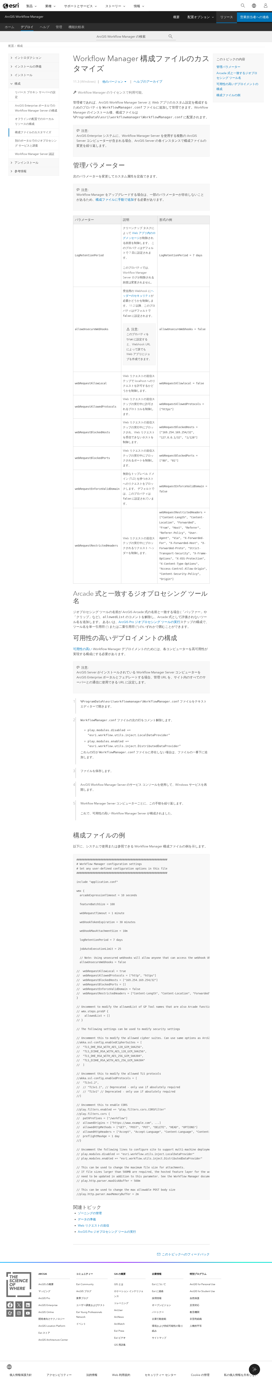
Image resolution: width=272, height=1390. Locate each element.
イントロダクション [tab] (28, 58)
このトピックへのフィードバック (186, 1254)
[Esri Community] (10, 1313)
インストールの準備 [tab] (28, 66)
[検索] (242, 5)
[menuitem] (54, 1284)
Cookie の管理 (200, 1375)
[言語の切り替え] (253, 5)
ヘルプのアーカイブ (147, 81)
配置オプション (199, 17)
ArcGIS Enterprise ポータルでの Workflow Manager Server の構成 (36, 108)
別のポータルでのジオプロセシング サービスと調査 (36, 143)
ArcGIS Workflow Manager (24, 17)
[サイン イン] (265, 5)
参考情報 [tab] (20, 171)
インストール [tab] (23, 75)
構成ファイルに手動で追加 (115, 200)
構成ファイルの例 (228, 95)
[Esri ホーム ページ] (11, 6)
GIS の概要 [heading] (120, 1273)
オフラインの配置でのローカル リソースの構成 (34, 121)
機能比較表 (76, 27)
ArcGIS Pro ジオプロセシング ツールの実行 (149, 622)
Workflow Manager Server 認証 (34, 154)
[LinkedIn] (27, 1305)
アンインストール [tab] (26, 162)
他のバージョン (112, 81)
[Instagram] (19, 1313)
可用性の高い (82, 649)
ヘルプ (44, 27)
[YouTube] (27, 1313)
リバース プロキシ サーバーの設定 (35, 95)
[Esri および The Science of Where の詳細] (18, 1285)
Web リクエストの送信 (93, 1225)
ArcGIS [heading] (42, 1273)
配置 (11, 46)
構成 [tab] (18, 83)
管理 (59, 27)
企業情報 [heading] (156, 1273)
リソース (226, 17)
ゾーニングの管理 (90, 1213)
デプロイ (27, 27)
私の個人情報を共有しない (240, 1375)
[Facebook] (10, 1305)
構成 (20, 46)
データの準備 (87, 1219)
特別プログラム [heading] (198, 1273)
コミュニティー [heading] (84, 1273)
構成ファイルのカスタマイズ (33, 132)
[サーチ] (170, 36)
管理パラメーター (228, 67)
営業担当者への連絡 (254, 17)
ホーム (9, 27)
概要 (176, 17)
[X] (19, 1305)
